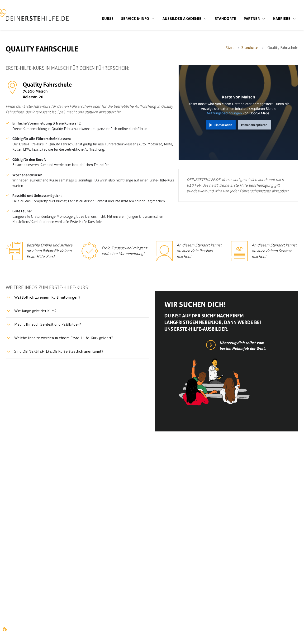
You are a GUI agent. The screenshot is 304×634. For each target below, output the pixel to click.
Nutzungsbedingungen (224, 113)
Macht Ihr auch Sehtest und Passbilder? (47, 324)
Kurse (108, 19)
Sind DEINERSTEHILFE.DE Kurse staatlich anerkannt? (58, 351)
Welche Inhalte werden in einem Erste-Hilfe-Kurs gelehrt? (63, 338)
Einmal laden (223, 125)
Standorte (225, 19)
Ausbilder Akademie (181, 19)
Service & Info (135, 19)
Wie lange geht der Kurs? (35, 311)
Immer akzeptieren (254, 125)
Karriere (281, 19)
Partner (252, 19)
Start (230, 47)
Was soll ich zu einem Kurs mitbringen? (47, 297)
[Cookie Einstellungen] (5, 629)
